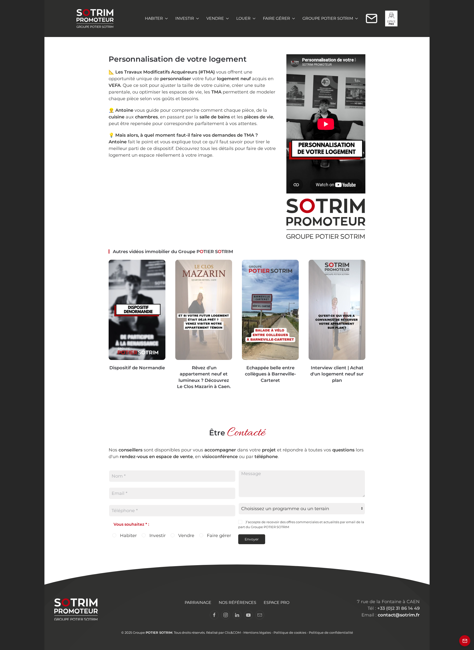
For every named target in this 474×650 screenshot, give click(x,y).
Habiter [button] (154, 18)
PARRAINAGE (198, 602)
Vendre (185, 535)
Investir (157, 535)
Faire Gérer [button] (276, 18)
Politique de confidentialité (331, 632)
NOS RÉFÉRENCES (237, 602)
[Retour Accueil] (95, 18)
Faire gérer (218, 535)
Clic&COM (233, 632)
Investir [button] (184, 18)
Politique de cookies (290, 632)
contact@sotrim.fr (399, 615)
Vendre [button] (215, 18)
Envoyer (252, 539)
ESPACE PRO (276, 602)
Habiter (128, 535)
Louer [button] (243, 18)
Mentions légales (257, 632)
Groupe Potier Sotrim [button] (327, 18)
